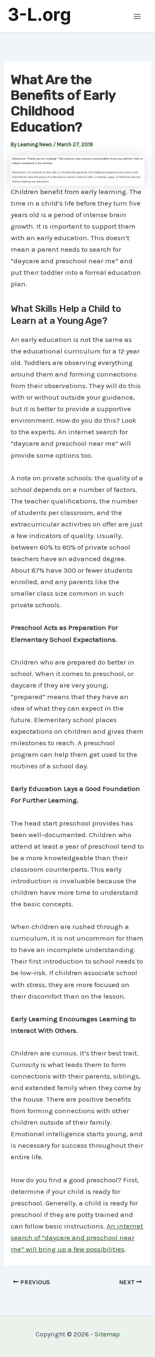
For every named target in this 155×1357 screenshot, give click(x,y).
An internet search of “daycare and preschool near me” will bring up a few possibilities (77, 1237)
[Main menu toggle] (137, 16)
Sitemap (107, 1334)
